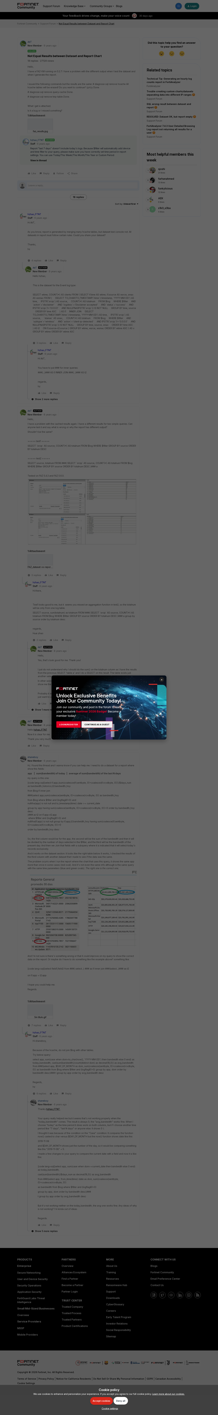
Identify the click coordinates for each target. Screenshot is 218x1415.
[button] (109, 1408)
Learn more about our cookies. (168, 1394)
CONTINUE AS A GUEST (96, 724)
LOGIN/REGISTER (68, 724)
